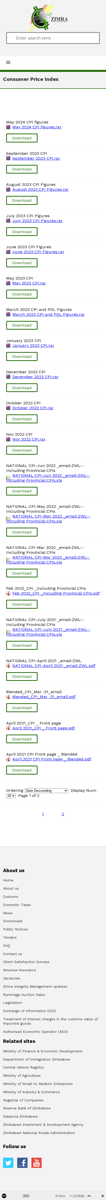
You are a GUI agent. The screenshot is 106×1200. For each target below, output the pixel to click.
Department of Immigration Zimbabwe (36, 1059)
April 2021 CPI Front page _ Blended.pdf (51, 759)
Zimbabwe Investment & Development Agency (43, 1124)
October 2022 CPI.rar (33, 407)
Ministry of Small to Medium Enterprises (38, 1084)
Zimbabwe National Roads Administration (39, 1133)
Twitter (8, 1163)
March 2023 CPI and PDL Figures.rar (48, 314)
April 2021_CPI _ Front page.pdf (43, 728)
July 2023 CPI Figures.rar (37, 220)
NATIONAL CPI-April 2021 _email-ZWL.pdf (53, 665)
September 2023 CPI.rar (36, 158)
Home (8, 880)
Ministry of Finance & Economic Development (42, 1051)
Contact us (12, 954)
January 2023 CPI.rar (33, 345)
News (8, 913)
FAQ (6, 946)
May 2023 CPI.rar (29, 283)
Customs (10, 896)
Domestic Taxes (17, 905)
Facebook (22, 1163)
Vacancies (11, 978)
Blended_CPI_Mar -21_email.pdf (44, 696)
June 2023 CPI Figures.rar (38, 251)
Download (22, 138)
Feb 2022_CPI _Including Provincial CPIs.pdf (56, 593)
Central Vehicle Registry (23, 1067)
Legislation (12, 1003)
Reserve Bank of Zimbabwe (27, 1108)
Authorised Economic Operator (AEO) (35, 1032)
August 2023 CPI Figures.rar (40, 189)
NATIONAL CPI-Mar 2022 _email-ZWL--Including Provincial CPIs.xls (48, 560)
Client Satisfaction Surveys (26, 962)
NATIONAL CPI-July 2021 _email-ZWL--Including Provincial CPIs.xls (48, 632)
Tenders (10, 937)
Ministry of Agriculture (22, 1075)
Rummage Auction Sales (24, 995)
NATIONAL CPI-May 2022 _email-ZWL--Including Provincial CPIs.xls (48, 518)
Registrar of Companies (23, 1100)
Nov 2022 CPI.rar (29, 439)
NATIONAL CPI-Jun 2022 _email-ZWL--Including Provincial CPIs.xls (48, 478)
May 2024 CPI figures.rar (36, 127)
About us (11, 888)
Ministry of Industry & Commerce (31, 1092)
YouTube (36, 1163)
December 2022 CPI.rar (35, 376)
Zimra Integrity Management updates (35, 986)
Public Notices (15, 929)
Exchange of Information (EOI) (29, 1011)
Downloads (13, 921)
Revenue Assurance (19, 970)
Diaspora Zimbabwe (20, 1116)
